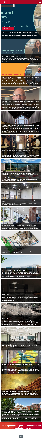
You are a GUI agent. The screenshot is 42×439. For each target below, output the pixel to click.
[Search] (14, 5)
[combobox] (7, 6)
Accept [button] (21, 436)
